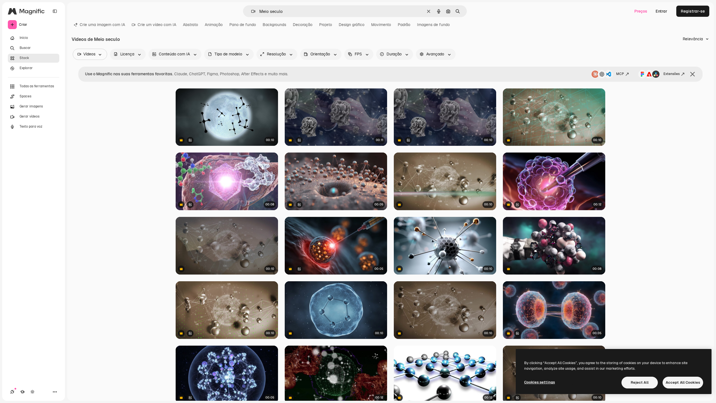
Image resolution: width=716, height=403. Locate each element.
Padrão (404, 24)
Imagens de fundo (433, 24)
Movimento (381, 24)
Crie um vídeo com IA (157, 24)
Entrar (661, 11)
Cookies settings (539, 382)
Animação (214, 24)
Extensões (671, 74)
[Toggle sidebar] (54, 11)
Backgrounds (274, 24)
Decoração (302, 24)
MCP (620, 74)
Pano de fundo (242, 24)
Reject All (640, 382)
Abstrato (190, 24)
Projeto (325, 24)
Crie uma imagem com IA (102, 24)
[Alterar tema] (32, 391)
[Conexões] (12, 391)
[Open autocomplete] (251, 11)
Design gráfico (351, 24)
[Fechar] (692, 74)
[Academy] (22, 391)
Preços (640, 11)
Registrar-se (693, 11)
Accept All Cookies (683, 382)
